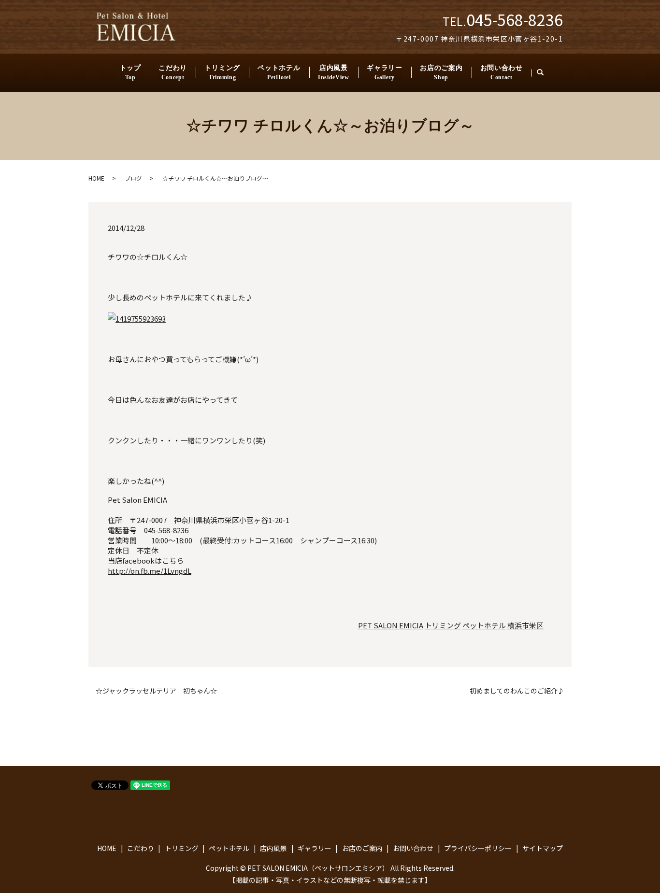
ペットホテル (279, 72)
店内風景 (333, 72)
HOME (96, 178)
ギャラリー (384, 72)
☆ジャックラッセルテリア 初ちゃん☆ (156, 690)
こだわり (172, 72)
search (544, 72)
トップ (130, 72)
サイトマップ (542, 848)
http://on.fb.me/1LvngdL (149, 571)
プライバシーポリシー (478, 848)
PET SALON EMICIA (390, 625)
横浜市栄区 (525, 625)
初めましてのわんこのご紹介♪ (517, 690)
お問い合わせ (501, 72)
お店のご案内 (441, 72)
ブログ (133, 178)
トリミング (222, 72)
